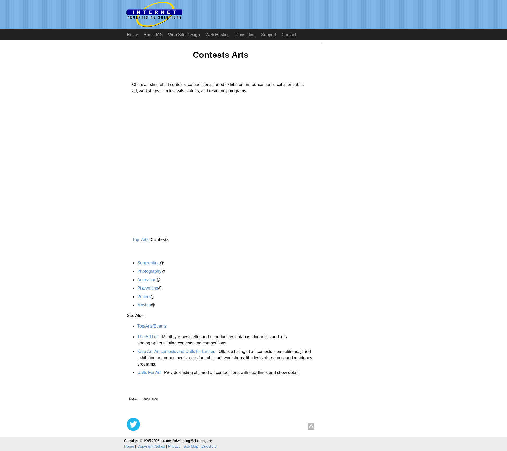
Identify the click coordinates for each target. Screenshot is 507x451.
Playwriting (147, 288)
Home (132, 34)
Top (135, 239)
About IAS (153, 34)
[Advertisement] (171, 147)
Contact (288, 34)
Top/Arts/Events (152, 326)
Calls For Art (149, 372)
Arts (144, 239)
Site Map (191, 446)
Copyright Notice (151, 446)
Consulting (245, 34)
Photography (149, 271)
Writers (144, 296)
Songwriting (148, 263)
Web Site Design (184, 34)
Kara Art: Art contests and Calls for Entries (176, 351)
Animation (146, 279)
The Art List (147, 336)
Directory (209, 446)
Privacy (174, 446)
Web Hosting (217, 34)
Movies (144, 305)
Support (268, 34)
